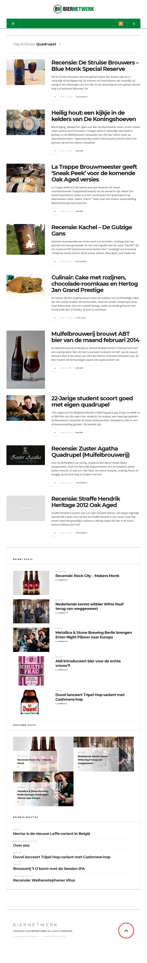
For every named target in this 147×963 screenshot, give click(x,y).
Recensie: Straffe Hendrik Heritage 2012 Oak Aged (85, 501)
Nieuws (80, 151)
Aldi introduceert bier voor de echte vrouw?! (88, 663)
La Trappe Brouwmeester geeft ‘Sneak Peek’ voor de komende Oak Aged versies (94, 173)
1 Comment (61, 704)
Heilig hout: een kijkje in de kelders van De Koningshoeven (93, 115)
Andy (15, 853)
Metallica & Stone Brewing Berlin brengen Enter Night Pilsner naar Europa (93, 634)
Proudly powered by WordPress (25, 936)
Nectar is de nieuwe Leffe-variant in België (51, 833)
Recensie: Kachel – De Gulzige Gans (91, 230)
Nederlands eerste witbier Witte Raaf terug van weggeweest (89, 606)
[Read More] (18, 767)
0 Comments (61, 580)
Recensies (82, 97)
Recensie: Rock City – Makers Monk (87, 576)
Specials (81, 318)
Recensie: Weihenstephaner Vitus (44, 880)
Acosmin (63, 936)
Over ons (21, 845)
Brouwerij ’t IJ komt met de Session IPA (49, 868)
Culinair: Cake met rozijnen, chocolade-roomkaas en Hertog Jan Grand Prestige (94, 283)
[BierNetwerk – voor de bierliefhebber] (73, 9)
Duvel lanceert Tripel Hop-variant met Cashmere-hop (90, 697)
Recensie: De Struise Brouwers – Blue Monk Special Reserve (95, 65)
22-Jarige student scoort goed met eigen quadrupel (92, 401)
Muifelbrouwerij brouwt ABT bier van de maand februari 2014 (95, 337)
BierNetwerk (35, 925)
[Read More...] (55, 97)
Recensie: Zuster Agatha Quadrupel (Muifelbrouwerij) (90, 451)
